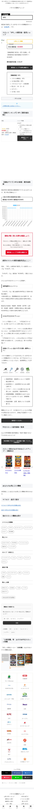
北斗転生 (12, 587)
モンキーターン (18, 527)
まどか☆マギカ (5, 542)
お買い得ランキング (9, 796)
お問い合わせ (24, 803)
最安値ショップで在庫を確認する (19, 67)
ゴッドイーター (28, 527)
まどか (13, 632)
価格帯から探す (9, 801)
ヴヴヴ (10, 527)
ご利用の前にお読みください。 (11, 106)
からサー (4, 531)
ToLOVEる (14, 542)
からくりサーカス (12, 572)
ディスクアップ (5, 557)
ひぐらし (4, 561)
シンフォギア (12, 546)
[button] (27, 777)
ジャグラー (6, 632)
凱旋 (3, 576)
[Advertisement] (17, 161)
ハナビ (13, 557)
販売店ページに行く (24, 138)
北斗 (20, 572)
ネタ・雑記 (9, 803)
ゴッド (8, 576)
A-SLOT (7, 27)
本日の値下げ (24, 796)
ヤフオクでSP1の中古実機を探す (11, 505)
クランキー (27, 557)
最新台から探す (9, 799)
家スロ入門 (25, 801)
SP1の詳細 (18, 98)
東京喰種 (11, 531)
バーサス (20, 557)
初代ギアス (4, 591)
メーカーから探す (24, 799)
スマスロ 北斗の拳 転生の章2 (17, 473)
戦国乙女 (4, 546)
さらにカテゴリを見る (8, 597)
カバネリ (4, 527)
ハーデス (25, 587)
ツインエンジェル (23, 542)
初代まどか (4, 587)
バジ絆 (18, 587)
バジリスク (26, 572)
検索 (17, 623)
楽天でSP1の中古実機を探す (9, 510)
